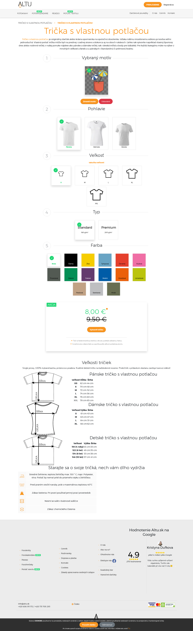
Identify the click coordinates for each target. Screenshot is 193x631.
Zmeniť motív (89, 102)
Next (175, 565)
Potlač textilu (71, 13)
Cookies (64, 568)
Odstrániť (105, 102)
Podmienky (66, 553)
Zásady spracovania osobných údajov (77, 572)
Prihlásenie (152, 5)
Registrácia (169, 5)
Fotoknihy (22, 13)
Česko (76, 604)
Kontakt (171, 13)
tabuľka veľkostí (96, 163)
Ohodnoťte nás (107, 555)
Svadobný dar (106, 570)
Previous (145, 565)
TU (129, 628)
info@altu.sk (23, 604)
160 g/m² (85, 229)
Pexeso (55, 13)
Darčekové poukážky (139, 13)
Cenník (162, 13)
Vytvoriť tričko (96, 330)
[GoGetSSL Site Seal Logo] (168, 604)
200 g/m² (108, 229)
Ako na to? (105, 550)
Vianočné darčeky (108, 575)
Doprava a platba (68, 558)
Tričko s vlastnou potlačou (35, 23)
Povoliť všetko (88, 625)
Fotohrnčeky (27, 565)
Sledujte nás (106, 561)
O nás (154, 13)
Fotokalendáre (40, 13)
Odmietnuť (107, 625)
